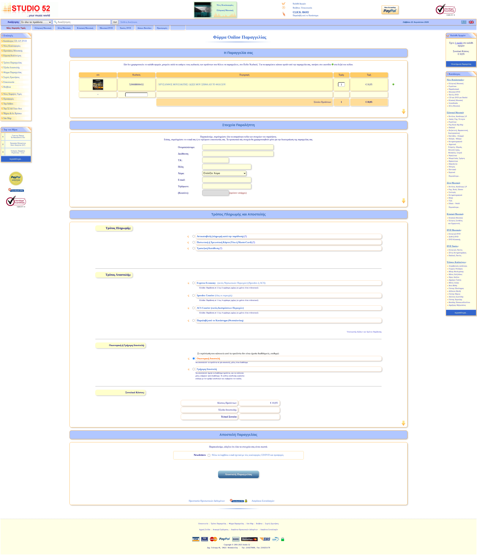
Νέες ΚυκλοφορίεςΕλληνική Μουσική (225, 7)
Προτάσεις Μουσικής (13, 50)
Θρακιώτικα (453, 161)
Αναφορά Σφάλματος (220, 530)
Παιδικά (452, 127)
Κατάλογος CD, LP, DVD (15, 41)
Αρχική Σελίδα (204, 530)
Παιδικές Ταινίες (455, 255)
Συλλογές (452, 192)
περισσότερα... (16, 159)
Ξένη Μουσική (454, 106)
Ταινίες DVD (454, 95)
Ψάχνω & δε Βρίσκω (12, 113)
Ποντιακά (452, 169)
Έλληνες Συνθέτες (456, 221)
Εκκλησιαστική (454, 133)
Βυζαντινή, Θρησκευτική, (458, 130)
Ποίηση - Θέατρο (455, 139)
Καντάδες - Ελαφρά (456, 136)
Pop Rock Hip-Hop (456, 125)
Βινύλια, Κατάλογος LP (458, 116)
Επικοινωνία (306, 8)
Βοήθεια (296, 8)
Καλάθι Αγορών (299, 3)
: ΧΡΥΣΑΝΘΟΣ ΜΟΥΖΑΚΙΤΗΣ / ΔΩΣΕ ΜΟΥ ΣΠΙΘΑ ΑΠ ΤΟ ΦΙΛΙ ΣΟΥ (191, 84)
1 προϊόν (459, 43)
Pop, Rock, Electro (456, 189)
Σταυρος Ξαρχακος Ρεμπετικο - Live (18, 152)
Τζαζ (450, 201)
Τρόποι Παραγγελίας (12, 62)
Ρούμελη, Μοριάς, (455, 147)
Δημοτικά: (452, 144)
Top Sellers (8, 103)
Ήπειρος (452, 167)
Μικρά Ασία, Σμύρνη (457, 158)
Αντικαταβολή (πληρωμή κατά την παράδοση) (220, 236)
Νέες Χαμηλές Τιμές (16, 28)
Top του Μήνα (10, 129)
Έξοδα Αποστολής (11, 67)
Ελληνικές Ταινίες (455, 250)
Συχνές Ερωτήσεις (11, 77)
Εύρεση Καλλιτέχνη (12, 55)
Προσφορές (162, 28)
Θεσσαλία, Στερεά (455, 153)
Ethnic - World (454, 203)
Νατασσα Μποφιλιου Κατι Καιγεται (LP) (18, 144)
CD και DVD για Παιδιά (458, 97)
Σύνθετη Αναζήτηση (129, 22)
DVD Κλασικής (454, 239)
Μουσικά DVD (454, 92)
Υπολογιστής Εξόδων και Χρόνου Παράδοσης (364, 332)
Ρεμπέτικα (452, 86)
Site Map (7, 118)
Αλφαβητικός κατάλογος (458, 266)
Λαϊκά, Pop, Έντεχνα (457, 119)
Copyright (227, 545)
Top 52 (12, 108)
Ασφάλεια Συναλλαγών (269, 530)
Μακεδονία (453, 164)
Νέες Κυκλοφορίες (11, 46)
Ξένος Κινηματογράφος (457, 253)
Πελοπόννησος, (454, 150)
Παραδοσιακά (454, 89)
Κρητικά (452, 172)
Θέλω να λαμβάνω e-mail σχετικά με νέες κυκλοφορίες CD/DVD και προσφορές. (248, 455)
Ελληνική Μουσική (456, 83)
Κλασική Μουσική (456, 100)
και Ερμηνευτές (454, 223)
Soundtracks (453, 103)
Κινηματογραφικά (455, 141)
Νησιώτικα (453, 155)
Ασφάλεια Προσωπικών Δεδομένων (244, 530)
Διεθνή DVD (453, 237)
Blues (451, 198)
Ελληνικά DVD (454, 234)
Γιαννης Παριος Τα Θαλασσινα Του (18, 136)
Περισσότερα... (454, 176)
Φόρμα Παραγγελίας (12, 72)
